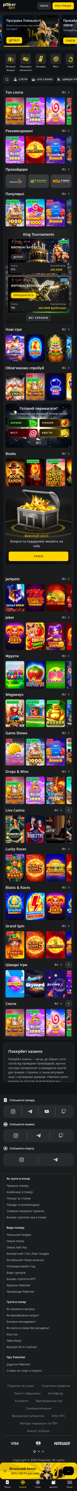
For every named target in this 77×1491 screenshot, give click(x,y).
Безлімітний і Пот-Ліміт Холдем (28, 1254)
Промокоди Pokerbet (20, 1291)
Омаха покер (15, 1241)
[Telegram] (30, 1111)
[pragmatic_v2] (16, 181)
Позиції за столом (19, 1198)
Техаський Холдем (19, 1235)
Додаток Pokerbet (18, 1364)
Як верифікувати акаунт (23, 1315)
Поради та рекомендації (23, 1205)
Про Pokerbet (16, 1357)
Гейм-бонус (14, 1340)
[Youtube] (47, 1111)
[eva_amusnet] (38, 181)
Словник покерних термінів (25, 1211)
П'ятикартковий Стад (21, 1266)
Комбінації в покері (20, 1192)
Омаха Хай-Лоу (17, 1247)
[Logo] (12, 6)
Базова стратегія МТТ (21, 1279)
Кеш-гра (12, 1334)
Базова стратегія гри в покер (26, 1217)
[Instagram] (13, 1111)
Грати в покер (16, 1302)
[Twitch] (64, 1111)
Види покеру (15, 1227)
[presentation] (7, 1483)
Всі (64, 92)
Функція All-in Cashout (22, 1347)
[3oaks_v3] (61, 181)
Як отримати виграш (21, 1309)
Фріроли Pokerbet (18, 1285)
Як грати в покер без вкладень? (28, 1328)
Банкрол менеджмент (21, 1321)
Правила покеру (18, 1186)
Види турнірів (16, 1272)
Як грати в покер (18, 1178)
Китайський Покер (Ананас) (25, 1260)
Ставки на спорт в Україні (24, 1370)
